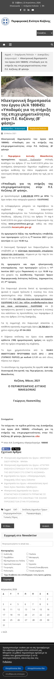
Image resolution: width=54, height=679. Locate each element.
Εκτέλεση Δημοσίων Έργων (34, 509)
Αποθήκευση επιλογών (15, 674)
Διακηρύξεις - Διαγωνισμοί (14, 128)
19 (18, 614)
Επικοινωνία (15, 6)
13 (26, 609)
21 (33, 614)
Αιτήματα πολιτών (31, 6)
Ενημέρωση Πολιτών (38, 128)
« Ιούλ (4, 631)
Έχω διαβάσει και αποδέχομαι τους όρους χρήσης (27, 575)
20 (26, 614)
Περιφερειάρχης (33, 513)
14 (33, 609)
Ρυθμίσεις (7, 661)
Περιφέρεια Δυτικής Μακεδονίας (30, 156)
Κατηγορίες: (7, 550)
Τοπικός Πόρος (10, 517)
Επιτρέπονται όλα (13, 668)
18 (11, 614)
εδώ (37, 436)
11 (11, 609)
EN (43, 6)
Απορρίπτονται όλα (36, 668)
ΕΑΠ (15, 509)
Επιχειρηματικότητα (12, 513)
